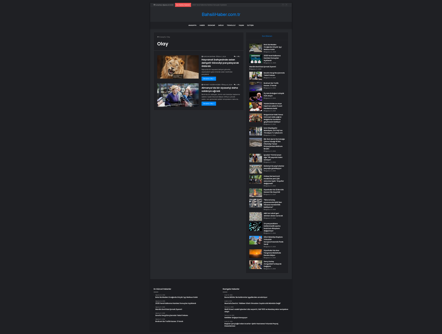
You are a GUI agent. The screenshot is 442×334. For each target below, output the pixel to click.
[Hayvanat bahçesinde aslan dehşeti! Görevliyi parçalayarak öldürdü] (178, 67)
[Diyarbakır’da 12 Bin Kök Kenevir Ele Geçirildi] (255, 192)
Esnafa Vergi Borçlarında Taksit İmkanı (274, 74)
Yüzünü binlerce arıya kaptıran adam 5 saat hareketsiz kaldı (273, 106)
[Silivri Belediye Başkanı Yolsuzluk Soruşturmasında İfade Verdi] (255, 240)
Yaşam (241, 25)
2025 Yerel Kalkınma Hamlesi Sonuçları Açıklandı (272, 58)
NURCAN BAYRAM (209, 56)
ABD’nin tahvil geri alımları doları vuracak (273, 214)
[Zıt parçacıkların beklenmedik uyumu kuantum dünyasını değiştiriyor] (255, 226)
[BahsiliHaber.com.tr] (221, 14)
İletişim (250, 25)
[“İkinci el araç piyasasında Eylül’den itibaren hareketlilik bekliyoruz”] (255, 203)
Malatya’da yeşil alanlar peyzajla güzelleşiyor (274, 167)
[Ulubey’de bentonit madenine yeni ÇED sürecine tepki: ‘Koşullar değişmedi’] (255, 179)
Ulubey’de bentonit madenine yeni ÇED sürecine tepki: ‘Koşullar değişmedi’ (274, 180)
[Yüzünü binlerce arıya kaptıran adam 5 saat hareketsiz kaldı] (255, 106)
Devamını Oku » (208, 79)
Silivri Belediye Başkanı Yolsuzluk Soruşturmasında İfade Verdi (273, 240)
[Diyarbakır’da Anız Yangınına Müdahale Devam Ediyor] (255, 253)
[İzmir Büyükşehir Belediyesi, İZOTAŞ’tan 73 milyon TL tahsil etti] (255, 131)
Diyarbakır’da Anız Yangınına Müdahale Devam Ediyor (272, 252)
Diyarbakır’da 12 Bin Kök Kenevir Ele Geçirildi (274, 190)
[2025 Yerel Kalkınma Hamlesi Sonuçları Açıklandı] (255, 58)
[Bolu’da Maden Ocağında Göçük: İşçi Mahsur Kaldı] (255, 47)
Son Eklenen (267, 36)
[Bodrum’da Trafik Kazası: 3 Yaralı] (255, 86)
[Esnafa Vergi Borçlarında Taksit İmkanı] (255, 76)
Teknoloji (231, 25)
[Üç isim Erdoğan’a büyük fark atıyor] (255, 96)
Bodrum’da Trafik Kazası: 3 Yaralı (271, 84)
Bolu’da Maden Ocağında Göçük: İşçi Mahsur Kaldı (273, 47)
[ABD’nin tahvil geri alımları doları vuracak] (255, 216)
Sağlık (221, 25)
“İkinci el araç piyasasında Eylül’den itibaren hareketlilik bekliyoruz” (273, 203)
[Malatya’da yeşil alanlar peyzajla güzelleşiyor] (255, 169)
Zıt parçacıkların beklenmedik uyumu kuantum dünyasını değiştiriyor (272, 227)
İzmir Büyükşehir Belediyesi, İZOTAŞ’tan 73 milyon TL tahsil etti (273, 130)
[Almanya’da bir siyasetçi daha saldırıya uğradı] (178, 95)
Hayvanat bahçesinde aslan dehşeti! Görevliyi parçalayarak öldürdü (220, 63)
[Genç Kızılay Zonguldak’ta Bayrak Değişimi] (255, 264)
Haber (202, 25)
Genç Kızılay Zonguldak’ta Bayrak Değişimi (272, 263)
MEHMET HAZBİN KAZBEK (212, 85)
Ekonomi (211, 25)
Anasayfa (192, 25)
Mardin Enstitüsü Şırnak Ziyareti (203, 5)
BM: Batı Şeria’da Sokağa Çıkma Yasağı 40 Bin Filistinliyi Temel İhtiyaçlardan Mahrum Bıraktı (274, 144)
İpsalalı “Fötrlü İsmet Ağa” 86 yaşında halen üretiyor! (273, 157)
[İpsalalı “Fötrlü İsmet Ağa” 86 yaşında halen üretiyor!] (255, 158)
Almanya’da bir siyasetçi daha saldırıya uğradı (220, 89)
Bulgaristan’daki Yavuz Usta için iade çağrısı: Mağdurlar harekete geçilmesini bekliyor (273, 118)
